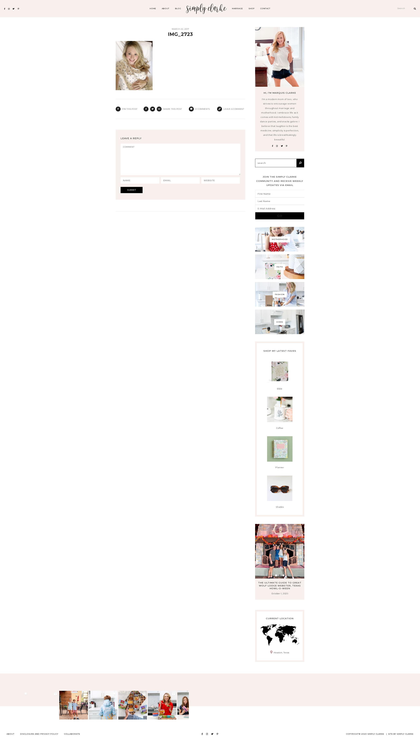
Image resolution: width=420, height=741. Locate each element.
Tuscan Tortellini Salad (279, 582)
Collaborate (72, 734)
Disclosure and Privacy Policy (39, 734)
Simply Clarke (206, 9)
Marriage (237, 8)
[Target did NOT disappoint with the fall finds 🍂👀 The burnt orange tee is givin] (14, 705)
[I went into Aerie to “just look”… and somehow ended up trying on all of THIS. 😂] (44, 705)
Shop (251, 8)
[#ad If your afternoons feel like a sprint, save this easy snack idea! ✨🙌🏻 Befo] (132, 705)
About (165, 8)
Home (153, 8)
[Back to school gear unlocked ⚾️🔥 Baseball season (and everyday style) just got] (103, 705)
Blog (178, 8)
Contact (265, 8)
